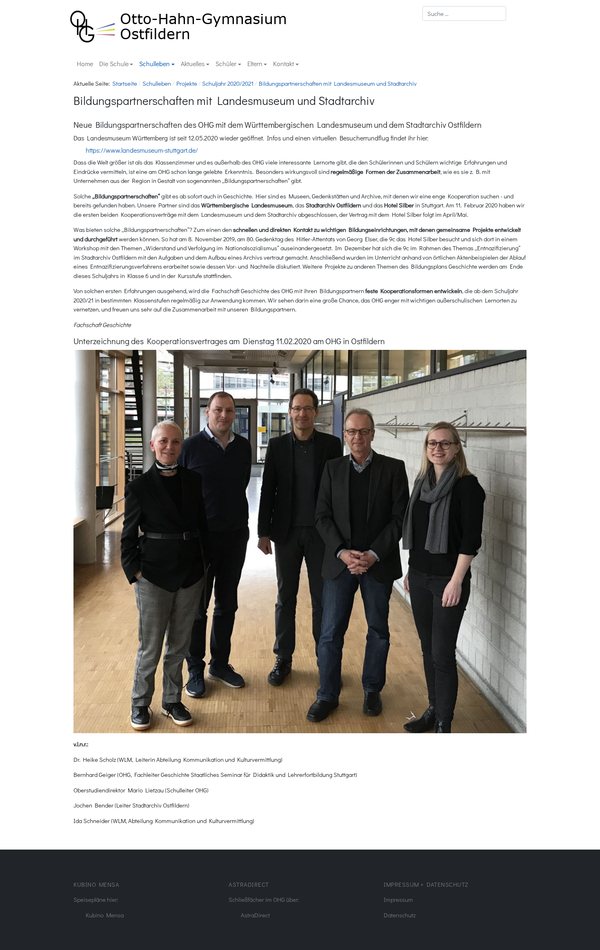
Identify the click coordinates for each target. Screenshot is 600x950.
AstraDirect (255, 915)
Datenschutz (400, 915)
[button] (116, 64)
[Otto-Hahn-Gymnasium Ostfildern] (178, 25)
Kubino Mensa (105, 915)
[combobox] (464, 13)
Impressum (398, 899)
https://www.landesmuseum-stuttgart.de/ (142, 150)
